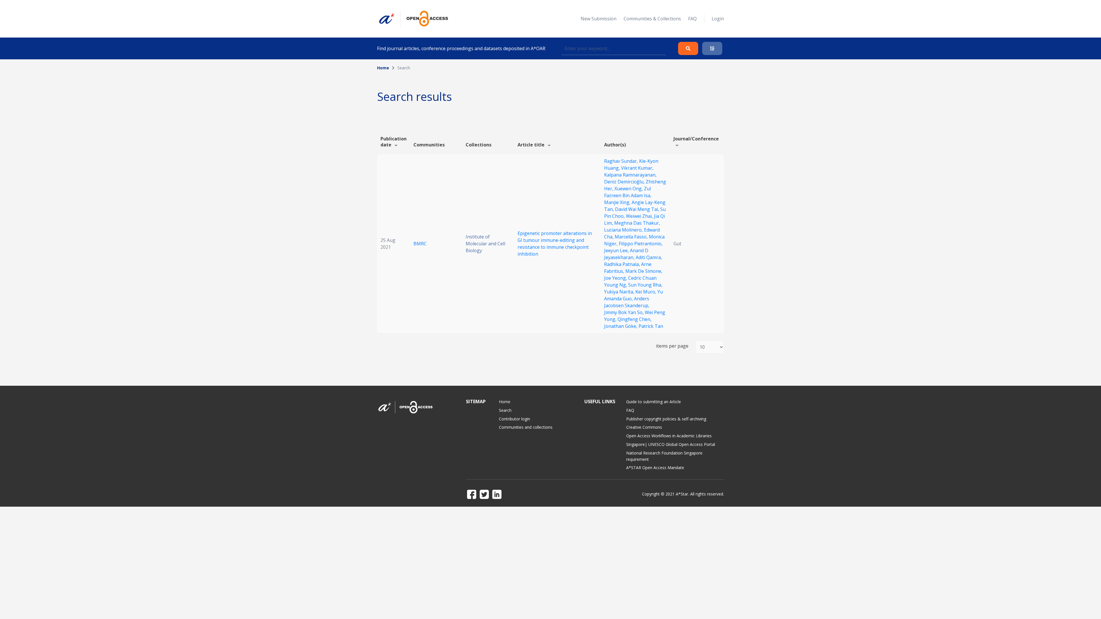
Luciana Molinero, (624, 230)
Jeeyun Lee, (617, 250)
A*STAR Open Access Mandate (655, 467)
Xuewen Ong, (629, 188)
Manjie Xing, (618, 202)
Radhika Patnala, (622, 264)
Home (383, 67)
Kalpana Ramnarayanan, (630, 175)
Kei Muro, (646, 292)
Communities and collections (526, 427)
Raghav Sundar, (621, 161)
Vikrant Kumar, (637, 168)
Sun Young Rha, (645, 285)
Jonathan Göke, (621, 326)
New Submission (598, 18)
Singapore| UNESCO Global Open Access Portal (670, 444)
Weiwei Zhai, (640, 216)
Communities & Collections (652, 18)
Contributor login (514, 419)
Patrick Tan (651, 326)
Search (505, 410)
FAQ (692, 18)
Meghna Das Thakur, (637, 223)
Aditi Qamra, (649, 257)
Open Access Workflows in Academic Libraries (669, 435)
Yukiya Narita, (619, 292)
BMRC (420, 243)
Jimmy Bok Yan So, (624, 312)
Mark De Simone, (643, 271)
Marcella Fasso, (632, 237)
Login (718, 18)
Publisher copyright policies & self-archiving (666, 419)
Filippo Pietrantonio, (641, 243)
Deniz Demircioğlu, (625, 182)
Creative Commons (644, 427)
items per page (672, 346)
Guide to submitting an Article (653, 401)
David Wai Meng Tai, (637, 209)
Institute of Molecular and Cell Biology (485, 244)
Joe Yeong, (616, 278)
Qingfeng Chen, (634, 319)
